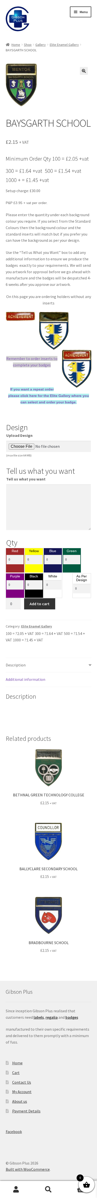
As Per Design (81, 578)
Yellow (34, 551)
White (52, 576)
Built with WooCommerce (28, 1169)
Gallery (40, 44)
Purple (15, 576)
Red (15, 551)
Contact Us (21, 1082)
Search (48, 1189)
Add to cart (39, 603)
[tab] (49, 665)
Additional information (25, 679)
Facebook (14, 1131)
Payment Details (26, 1110)
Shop (28, 44)
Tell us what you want (26, 479)
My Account (22, 1091)
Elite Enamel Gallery (64, 44)
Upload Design (19, 435)
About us (19, 1101)
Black (34, 576)
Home (15, 44)
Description (16, 664)
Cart (16, 1072)
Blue (52, 551)
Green (72, 551)
